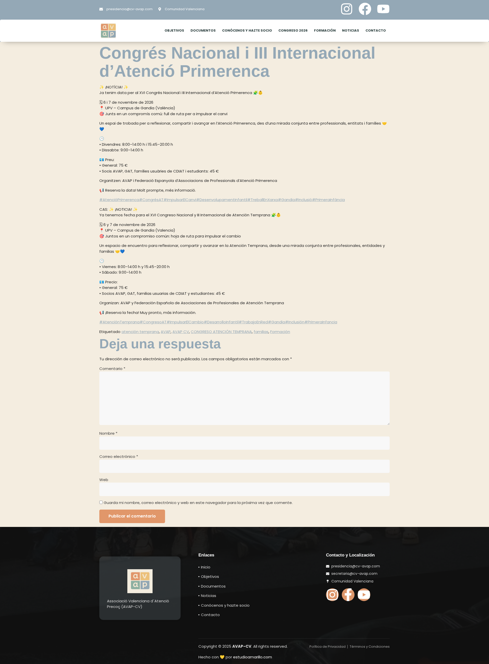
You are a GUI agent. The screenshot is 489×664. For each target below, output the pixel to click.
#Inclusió (303, 199)
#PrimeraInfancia (320, 322)
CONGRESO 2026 (293, 30)
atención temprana (140, 331)
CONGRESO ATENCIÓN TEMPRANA (221, 331)
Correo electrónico (118, 456)
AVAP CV (180, 331)
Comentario (112, 368)
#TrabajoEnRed (253, 322)
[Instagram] (346, 9)
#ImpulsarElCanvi (180, 199)
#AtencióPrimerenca (119, 199)
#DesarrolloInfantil (221, 322)
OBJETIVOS (174, 30)
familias (261, 331)
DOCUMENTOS (203, 30)
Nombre (108, 433)
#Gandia (286, 199)
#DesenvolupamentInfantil (221, 199)
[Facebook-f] (348, 594)
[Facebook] (365, 9)
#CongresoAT (153, 322)
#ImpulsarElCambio (185, 322)
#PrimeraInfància (328, 199)
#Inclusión (294, 322)
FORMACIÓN (325, 30)
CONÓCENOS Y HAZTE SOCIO (247, 30)
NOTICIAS (350, 30)
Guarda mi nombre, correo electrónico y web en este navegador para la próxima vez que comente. (198, 502)
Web (103, 479)
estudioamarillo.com (252, 657)
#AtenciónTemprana (119, 322)
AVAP (166, 331)
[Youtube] (383, 9)
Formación (280, 331)
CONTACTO (375, 30)
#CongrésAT (151, 199)
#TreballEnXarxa (262, 199)
